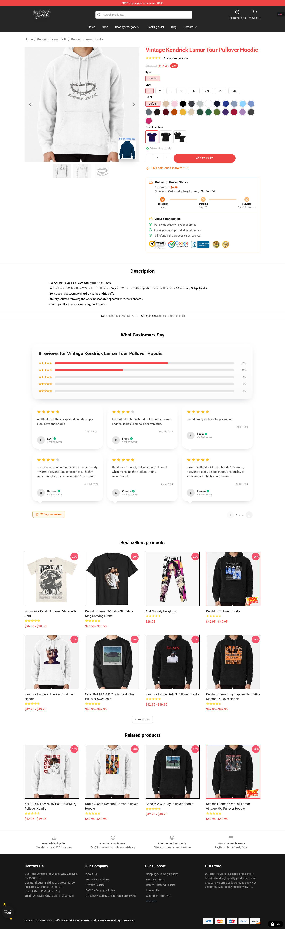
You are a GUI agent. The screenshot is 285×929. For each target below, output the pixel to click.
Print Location (154, 127)
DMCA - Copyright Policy (100, 890)
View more (142, 719)
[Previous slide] (31, 104)
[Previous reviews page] (230, 514)
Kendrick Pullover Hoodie (223, 611)
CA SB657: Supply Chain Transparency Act (111, 895)
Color (149, 97)
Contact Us (152, 890)
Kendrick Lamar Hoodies (88, 39)
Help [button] (278, 924)
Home (29, 39)
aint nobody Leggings (161, 611)
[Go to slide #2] (82, 171)
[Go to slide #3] (102, 171)
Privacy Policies (95, 884)
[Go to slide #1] (62, 171)
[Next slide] (133, 104)
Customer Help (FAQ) (158, 895)
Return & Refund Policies (160, 884)
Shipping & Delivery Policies (162, 874)
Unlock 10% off (7, 912)
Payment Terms (155, 879)
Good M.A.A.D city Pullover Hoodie (169, 804)
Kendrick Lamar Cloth (52, 39)
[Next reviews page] (249, 514)
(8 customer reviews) (175, 58)
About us (91, 874)
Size (148, 84)
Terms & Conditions (97, 879)
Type (149, 72)
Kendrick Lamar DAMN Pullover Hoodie (172, 694)
